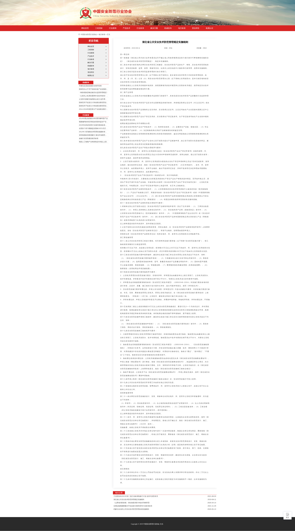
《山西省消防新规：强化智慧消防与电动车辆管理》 (132, 503)
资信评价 (195, 28)
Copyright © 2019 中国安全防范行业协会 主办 (147, 524)
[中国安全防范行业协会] (106, 12)
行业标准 (140, 28)
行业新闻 (112, 28)
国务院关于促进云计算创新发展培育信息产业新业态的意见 (93, 102)
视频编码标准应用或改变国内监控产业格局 (93, 122)
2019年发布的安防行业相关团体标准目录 (93, 125)
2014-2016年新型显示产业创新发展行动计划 (93, 109)
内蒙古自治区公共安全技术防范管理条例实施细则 (131, 509)
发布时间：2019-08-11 (132, 48)
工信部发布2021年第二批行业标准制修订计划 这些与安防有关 (136, 496)
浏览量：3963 (201, 48)
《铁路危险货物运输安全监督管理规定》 (93, 92)
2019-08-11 (212, 499)
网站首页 (85, 28)
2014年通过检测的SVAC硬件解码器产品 (93, 118)
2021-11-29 (212, 506)
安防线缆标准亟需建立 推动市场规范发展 (93, 135)
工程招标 (99, 28)
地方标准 (182, 28)
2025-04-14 (212, 503)
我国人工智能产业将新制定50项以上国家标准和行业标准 (93, 142)
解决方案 (154, 28)
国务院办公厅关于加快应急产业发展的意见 (93, 89)
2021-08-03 (212, 496)
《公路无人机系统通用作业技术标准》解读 (93, 96)
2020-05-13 (212, 509)
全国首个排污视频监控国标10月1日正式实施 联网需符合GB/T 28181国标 (93, 128)
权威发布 (168, 28)
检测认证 (209, 28)
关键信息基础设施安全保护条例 (90, 86)
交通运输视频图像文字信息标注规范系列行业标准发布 (133, 506)
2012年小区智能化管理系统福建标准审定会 (93, 132)
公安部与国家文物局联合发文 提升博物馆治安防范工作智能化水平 (93, 99)
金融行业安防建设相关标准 (88, 138)
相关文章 (119, 493)
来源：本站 (168, 48)
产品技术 (126, 28)
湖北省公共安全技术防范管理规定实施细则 (129, 499)
